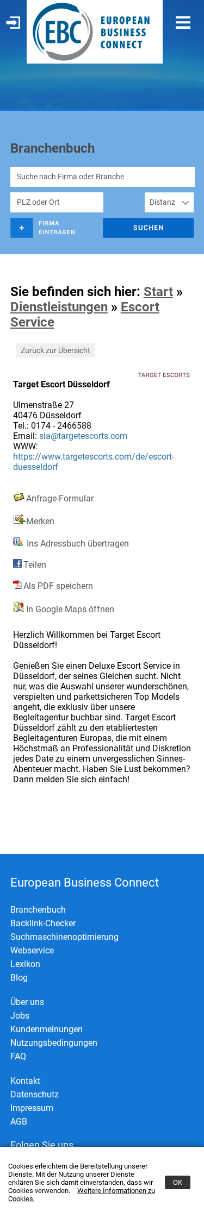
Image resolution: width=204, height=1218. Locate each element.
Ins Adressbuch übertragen (76, 543)
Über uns (27, 1002)
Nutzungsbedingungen (53, 1043)
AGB (18, 1121)
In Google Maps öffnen (69, 609)
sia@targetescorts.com (83, 436)
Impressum (31, 1108)
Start (158, 291)
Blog (19, 977)
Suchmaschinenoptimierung (64, 937)
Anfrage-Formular (60, 498)
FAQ (18, 1056)
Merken (40, 521)
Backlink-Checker (43, 923)
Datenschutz (34, 1094)
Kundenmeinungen (46, 1029)
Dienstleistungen (59, 307)
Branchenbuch (38, 910)
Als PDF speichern (58, 586)
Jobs (19, 1015)
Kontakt (25, 1081)
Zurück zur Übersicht (55, 350)
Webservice (32, 950)
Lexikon (25, 964)
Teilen (34, 565)
